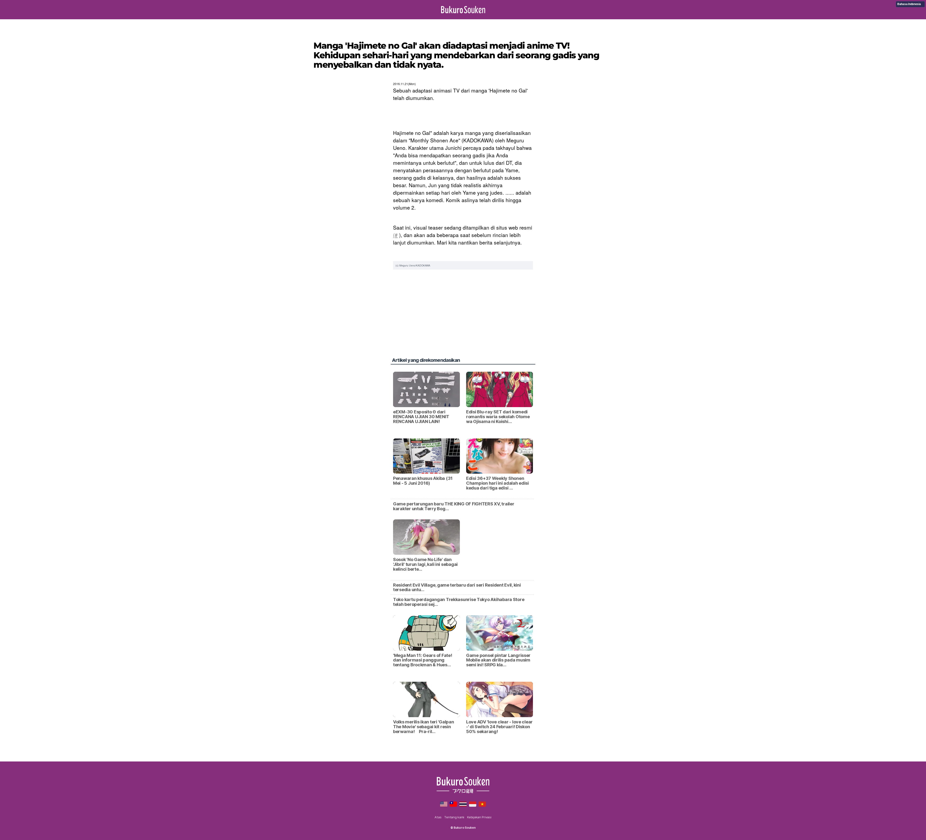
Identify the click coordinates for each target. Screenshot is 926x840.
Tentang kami (454, 817)
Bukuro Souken (463, 9)
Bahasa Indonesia (909, 4)
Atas (438, 817)
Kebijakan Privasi (479, 817)
